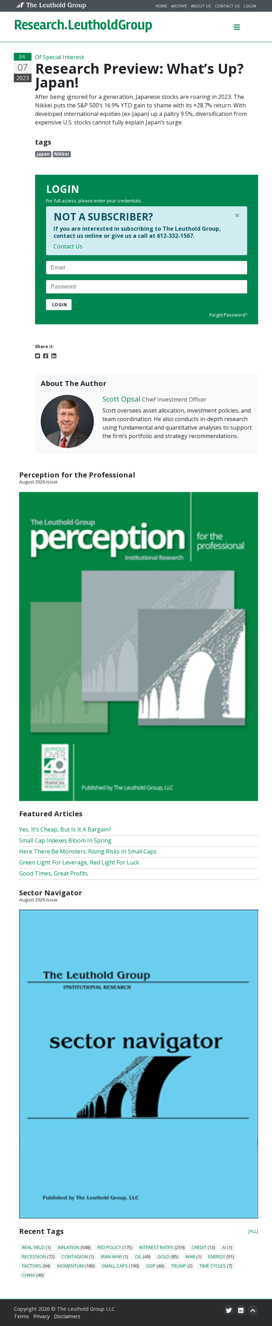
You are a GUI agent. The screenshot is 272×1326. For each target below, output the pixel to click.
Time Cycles (212, 1266)
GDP (150, 1266)
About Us (201, 6)
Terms (21, 1316)
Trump (178, 1266)
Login (250, 6)
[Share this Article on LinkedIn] (53, 355)
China (28, 1275)
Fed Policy (109, 1247)
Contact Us (227, 6)
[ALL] (253, 1231)
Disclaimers (67, 1316)
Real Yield (33, 1247)
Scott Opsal (121, 399)
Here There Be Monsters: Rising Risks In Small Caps (88, 851)
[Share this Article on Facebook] (45, 355)
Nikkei (61, 154)
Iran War (111, 1256)
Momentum (70, 1266)
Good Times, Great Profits (53, 873)
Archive (179, 6)
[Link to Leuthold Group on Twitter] (228, 1310)
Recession (34, 1256)
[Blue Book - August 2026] (138, 1063)
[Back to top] (253, 1310)
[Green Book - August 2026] (138, 646)
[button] (237, 26)
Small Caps (115, 1266)
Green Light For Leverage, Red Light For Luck (79, 862)
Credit (199, 1247)
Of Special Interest (59, 57)
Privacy (41, 1316)
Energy (216, 1256)
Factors (31, 1266)
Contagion (75, 1256)
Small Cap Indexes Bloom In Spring (65, 840)
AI (224, 1247)
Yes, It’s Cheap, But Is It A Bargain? (65, 829)
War (190, 1256)
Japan (43, 154)
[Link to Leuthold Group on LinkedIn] (241, 1310)
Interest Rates (156, 1247)
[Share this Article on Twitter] (37, 355)
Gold (163, 1256)
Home (161, 6)
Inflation (68, 1247)
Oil (138, 1256)
